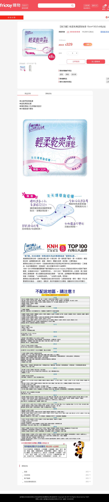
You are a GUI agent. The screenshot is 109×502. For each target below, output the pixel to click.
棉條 (67, 74)
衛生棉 (74, 74)
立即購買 (76, 61)
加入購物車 (96, 61)
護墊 (61, 74)
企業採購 (86, 5)
